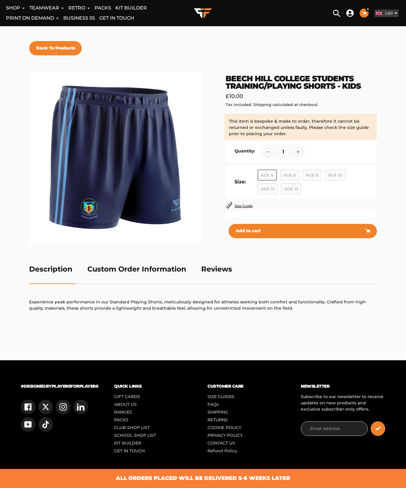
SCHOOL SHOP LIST (135, 435)
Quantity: (245, 151)
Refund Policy (222, 450)
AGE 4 (267, 175)
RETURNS (217, 419)
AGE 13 (291, 188)
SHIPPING (217, 412)
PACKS (121, 419)
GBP (389, 13)
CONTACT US (221, 443)
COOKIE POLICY (224, 427)
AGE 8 (312, 175)
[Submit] (378, 428)
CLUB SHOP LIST (132, 427)
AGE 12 (267, 188)
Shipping (262, 104)
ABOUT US (125, 404)
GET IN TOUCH (129, 450)
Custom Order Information (136, 269)
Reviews (216, 269)
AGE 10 (335, 175)
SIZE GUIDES (221, 396)
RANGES (123, 412)
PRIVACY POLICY (225, 435)
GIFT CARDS (127, 396)
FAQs (213, 404)
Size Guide (244, 206)
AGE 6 (290, 175)
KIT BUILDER (127, 443)
